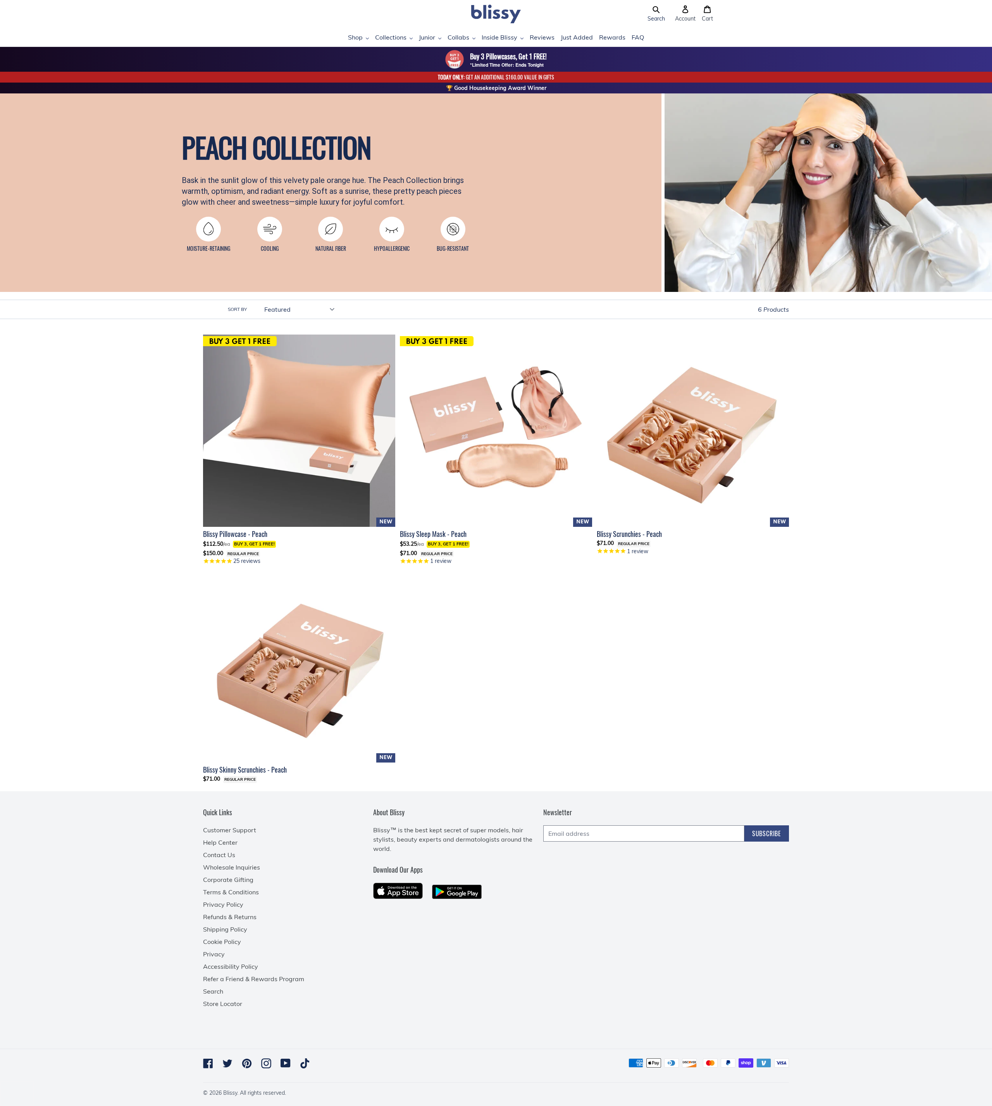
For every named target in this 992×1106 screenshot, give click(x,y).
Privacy (214, 954)
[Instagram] (266, 1063)
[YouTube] (286, 1063)
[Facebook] (208, 1063)
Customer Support (229, 830)
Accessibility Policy (230, 966)
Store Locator (222, 1004)
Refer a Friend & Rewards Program (253, 979)
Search (213, 991)
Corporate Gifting (228, 879)
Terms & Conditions (231, 892)
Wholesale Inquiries (231, 867)
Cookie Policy (222, 942)
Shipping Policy (225, 929)
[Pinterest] (247, 1063)
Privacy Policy (223, 904)
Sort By (237, 309)
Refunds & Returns (230, 917)
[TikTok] (305, 1063)
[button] (656, 13)
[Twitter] (227, 1063)
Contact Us (219, 855)
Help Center (220, 842)
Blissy (230, 1092)
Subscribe (766, 833)
